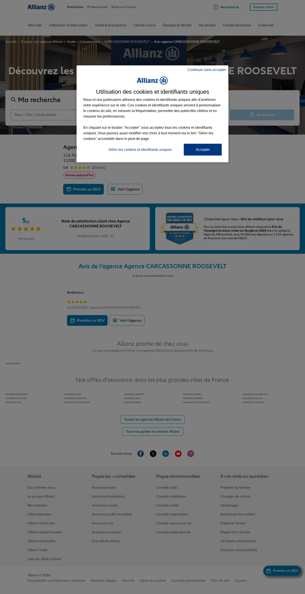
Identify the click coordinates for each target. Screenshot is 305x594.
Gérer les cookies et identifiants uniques (140, 150)
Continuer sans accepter (207, 70)
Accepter (203, 150)
